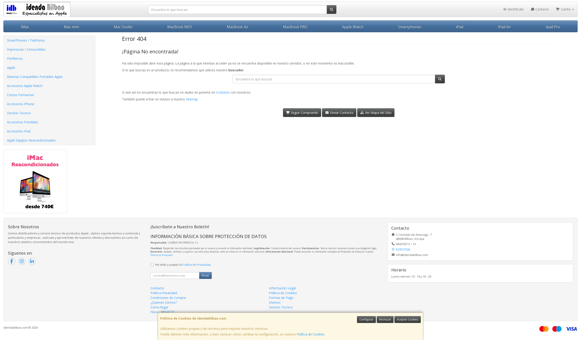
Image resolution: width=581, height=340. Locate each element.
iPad (459, 26)
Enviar (205, 275)
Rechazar (385, 319)
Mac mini (71, 26)
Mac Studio (123, 26)
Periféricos (15, 58)
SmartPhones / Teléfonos (26, 40)
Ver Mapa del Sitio (377, 112)
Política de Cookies (311, 334)
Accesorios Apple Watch (24, 86)
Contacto (541, 9)
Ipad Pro (553, 26)
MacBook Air (238, 26)
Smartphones (409, 26)
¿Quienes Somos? (163, 302)
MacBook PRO (295, 26)
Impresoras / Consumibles (26, 49)
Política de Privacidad (161, 255)
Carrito (566, 9)
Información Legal (282, 288)
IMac (25, 26)
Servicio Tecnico (19, 113)
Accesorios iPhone (20, 104)
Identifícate (515, 9)
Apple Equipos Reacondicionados (31, 140)
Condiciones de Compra (168, 297)
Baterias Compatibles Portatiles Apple (35, 76)
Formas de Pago (281, 297)
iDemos (275, 302)
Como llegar (159, 307)
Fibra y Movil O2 (162, 312)
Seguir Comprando (304, 112)
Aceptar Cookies (407, 319)
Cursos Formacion (20, 95)
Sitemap (192, 99)
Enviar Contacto (341, 112)
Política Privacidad (163, 293)
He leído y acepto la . (183, 265)
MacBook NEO (179, 26)
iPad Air (504, 26)
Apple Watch (352, 26)
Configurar (366, 319)
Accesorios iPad (18, 131)
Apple (11, 67)
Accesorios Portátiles (22, 122)
